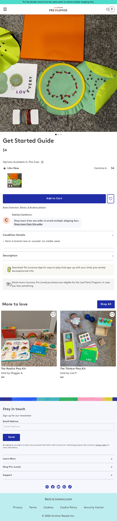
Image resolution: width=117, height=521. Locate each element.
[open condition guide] (42, 162)
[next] (114, 76)
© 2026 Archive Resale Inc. (58, 516)
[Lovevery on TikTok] (70, 487)
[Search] (107, 9)
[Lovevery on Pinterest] (64, 487)
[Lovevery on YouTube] (58, 487)
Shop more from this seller (28, 224)
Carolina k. (26, 215)
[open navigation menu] (5, 9)
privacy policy (101, 445)
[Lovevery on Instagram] (47, 487)
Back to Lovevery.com (58, 499)
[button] (56, 134)
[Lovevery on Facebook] (53, 487)
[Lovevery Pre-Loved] (58, 9)
